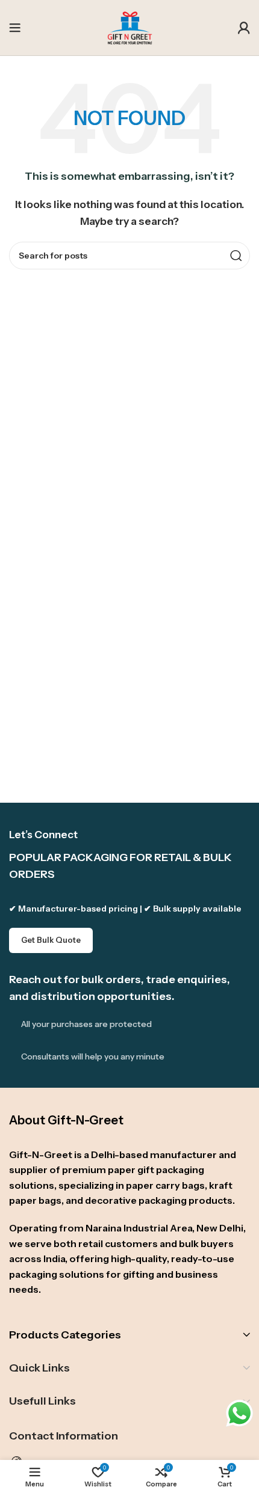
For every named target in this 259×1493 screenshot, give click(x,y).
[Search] (236, 255)
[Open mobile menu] (15, 28)
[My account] (244, 28)
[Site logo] (129, 26)
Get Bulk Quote (51, 940)
